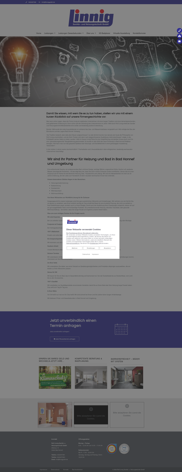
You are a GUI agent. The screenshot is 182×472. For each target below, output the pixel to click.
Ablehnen (74, 248)
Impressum (95, 254)
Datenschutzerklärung (73, 243)
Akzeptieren (107, 248)
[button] (179, 30)
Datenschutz (86, 254)
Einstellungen (91, 248)
